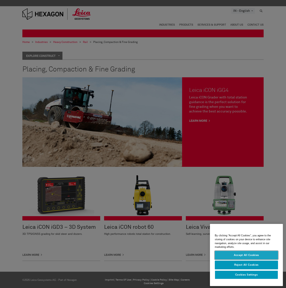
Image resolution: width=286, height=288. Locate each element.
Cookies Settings (246, 274)
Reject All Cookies (246, 264)
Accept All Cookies (246, 255)
